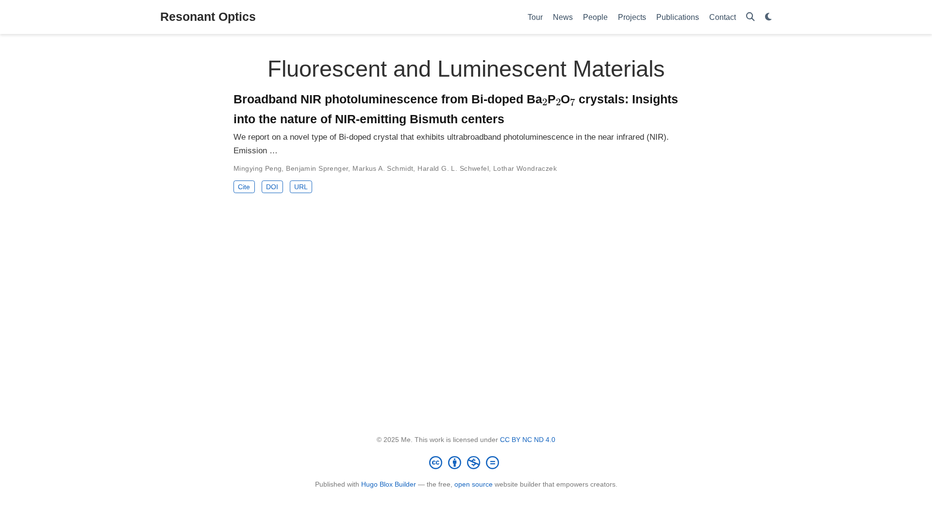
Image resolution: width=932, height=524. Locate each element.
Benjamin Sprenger (317, 168)
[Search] (750, 17)
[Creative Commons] (466, 462)
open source (473, 484)
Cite (244, 187)
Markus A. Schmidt (382, 168)
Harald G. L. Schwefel (453, 168)
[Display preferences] (768, 17)
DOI (272, 187)
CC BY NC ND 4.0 (527, 439)
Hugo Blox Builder (388, 484)
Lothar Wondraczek (525, 168)
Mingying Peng (257, 168)
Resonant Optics (208, 16)
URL (301, 187)
